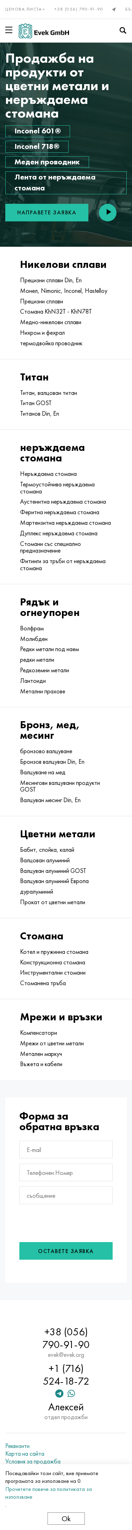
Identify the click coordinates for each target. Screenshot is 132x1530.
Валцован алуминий (45, 860)
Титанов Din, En (39, 413)
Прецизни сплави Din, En (51, 280)
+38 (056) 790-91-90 (79, 9)
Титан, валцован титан (48, 392)
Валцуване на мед (42, 772)
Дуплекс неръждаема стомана (59, 533)
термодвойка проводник (51, 343)
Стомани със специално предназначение (50, 547)
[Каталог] (10, 29)
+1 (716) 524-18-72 (66, 1374)
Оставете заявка (66, 1251)
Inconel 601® (37, 131)
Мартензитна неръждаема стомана (65, 522)
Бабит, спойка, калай (47, 849)
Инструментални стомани (53, 972)
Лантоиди (33, 680)
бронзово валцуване (46, 751)
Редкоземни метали (44, 670)
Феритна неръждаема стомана (59, 512)
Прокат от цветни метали (52, 902)
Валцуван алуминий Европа (54, 880)
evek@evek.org (66, 1355)
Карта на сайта (24, 1453)
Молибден (34, 638)
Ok (66, 1518)
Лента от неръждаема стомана (54, 182)
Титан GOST (36, 403)
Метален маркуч (41, 1053)
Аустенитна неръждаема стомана (63, 501)
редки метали (37, 659)
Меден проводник (47, 162)
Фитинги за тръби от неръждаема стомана (63, 565)
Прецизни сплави (41, 301)
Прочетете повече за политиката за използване (48, 1492)
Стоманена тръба (43, 983)
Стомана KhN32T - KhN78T (56, 311)
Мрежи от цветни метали (52, 1043)
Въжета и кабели (41, 1064)
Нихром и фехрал (42, 332)
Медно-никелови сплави (50, 322)
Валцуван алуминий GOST (53, 870)
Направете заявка (46, 212)
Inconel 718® (36, 146)
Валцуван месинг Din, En (50, 800)
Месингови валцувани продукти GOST (60, 786)
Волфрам (32, 628)
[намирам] (123, 30)
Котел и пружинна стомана (54, 951)
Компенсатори (38, 1032)
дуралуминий (36, 891)
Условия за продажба (33, 1461)
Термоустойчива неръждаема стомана (57, 488)
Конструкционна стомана (52, 962)
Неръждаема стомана (48, 473)
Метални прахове (42, 691)
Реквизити (17, 1446)
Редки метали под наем (49, 649)
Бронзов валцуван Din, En (52, 761)
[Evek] (44, 30)
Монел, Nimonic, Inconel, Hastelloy (63, 290)
